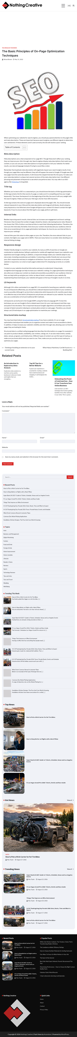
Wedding (6, 583)
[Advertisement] (38, 26)
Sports (5, 569)
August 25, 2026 (43, 923)
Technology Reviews (9, 48)
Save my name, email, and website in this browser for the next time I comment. (31, 457)
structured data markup (31, 320)
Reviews (6, 565)
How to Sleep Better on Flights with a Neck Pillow (18, 492)
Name (4, 438)
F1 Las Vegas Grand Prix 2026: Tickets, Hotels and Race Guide (22, 499)
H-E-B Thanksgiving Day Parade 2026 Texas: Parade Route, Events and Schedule (27, 509)
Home (42, 999)
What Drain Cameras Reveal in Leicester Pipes (17, 513)
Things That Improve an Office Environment (16, 502)
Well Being (7, 586)
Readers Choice (8, 562)
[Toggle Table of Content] (23, 147)
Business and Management (11, 534)
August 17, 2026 (43, 901)
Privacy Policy (44, 1009)
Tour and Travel (8, 579)
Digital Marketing (9, 537)
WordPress (65, 1034)
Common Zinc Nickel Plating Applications (15, 516)
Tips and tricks (8, 576)
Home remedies (8, 555)
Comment (6, 411)
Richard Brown (8, 59)
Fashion (6, 541)
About (42, 1002)
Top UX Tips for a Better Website (36, 364)
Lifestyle (6, 558)
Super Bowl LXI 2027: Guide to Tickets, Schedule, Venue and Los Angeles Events (27, 495)
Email (42, 438)
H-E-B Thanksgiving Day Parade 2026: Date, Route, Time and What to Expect (26, 506)
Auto (5, 530)
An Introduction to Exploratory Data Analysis (11, 365)
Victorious (15, 182)
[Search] (73, 5)
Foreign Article (8, 548)
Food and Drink (8, 544)
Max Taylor (10, 860)
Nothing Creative (27, 1034)
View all (69, 800)
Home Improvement (9, 551)
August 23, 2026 (43, 878)
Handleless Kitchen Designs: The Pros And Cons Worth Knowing (22, 520)
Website (5, 447)
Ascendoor (47, 1034)
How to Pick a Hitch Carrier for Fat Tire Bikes (16, 488)
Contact (42, 1006)
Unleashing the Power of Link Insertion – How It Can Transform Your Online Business (63, 382)
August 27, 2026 (21, 860)
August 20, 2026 (43, 889)
